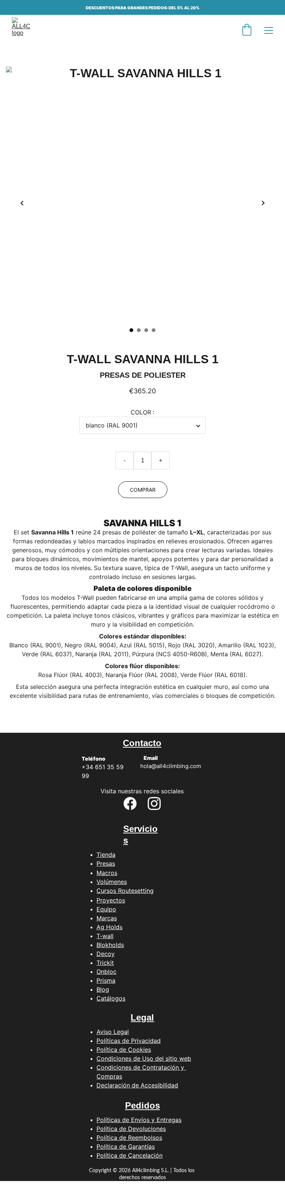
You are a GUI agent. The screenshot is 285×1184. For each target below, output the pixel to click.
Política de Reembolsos (129, 1137)
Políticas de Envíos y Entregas (138, 1119)
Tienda (105, 854)
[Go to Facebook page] (130, 803)
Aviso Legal (112, 1031)
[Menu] (268, 30)
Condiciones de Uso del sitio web (143, 1058)
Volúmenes (111, 881)
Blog (102, 989)
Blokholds (110, 945)
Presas (105, 863)
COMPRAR (142, 490)
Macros (106, 872)
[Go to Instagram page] (154, 803)
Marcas (106, 918)
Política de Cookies (123, 1049)
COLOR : (142, 412)
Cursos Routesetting (125, 890)
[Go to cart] (246, 30)
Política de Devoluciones (131, 1128)
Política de (112, 1146)
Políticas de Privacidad (128, 1040)
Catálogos (110, 998)
